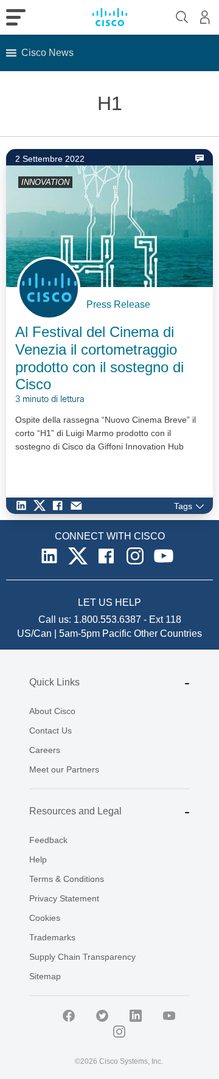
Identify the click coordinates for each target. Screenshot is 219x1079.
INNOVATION (45, 182)
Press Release (118, 304)
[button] (47, 53)
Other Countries (168, 633)
